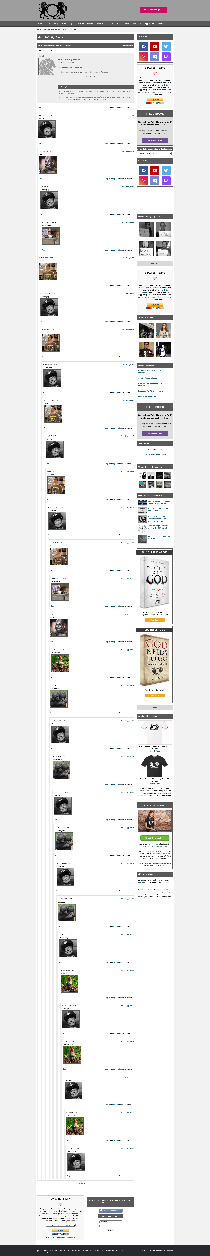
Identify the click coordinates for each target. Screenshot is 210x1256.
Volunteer (137, 24)
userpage (76, 99)
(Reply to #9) (130, 400)
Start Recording (155, 838)
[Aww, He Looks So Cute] (163, 237)
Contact (161, 24)
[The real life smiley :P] (146, 255)
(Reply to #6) (130, 293)
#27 (122, 1006)
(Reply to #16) (129, 650)
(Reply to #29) (129, 1112)
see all (158, 366)
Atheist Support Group (147, 378)
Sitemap (143, 1250)
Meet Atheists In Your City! (149, 396)
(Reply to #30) (129, 1148)
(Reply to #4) (130, 222)
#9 (123, 365)
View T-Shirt (155, 751)
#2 (133, 115)
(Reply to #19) (129, 756)
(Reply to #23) (129, 899)
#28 (122, 1041)
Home (40, 24)
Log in (40, 45)
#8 (123, 329)
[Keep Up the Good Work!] (163, 255)
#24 (122, 899)
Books (119, 24)
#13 (122, 507)
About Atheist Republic (153, 10)
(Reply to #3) (130, 187)
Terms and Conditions (155, 1250)
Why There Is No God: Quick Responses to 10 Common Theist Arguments (159, 518)
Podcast (90, 24)
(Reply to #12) (129, 507)
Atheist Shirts (144, 716)
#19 (122, 721)
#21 (122, 792)
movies (141, 882)
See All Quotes (158, 467)
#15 (122, 578)
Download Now (155, 140)
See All (157, 217)
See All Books (154, 707)
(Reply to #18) (129, 721)
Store (111, 24)
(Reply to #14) (129, 578)
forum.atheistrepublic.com (155, 454)
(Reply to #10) (129, 436)
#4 (123, 187)
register (47, 45)
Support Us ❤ (149, 24)
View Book (155, 620)
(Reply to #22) (129, 863)
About (127, 24)
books (157, 880)
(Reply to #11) (129, 471)
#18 (122, 685)
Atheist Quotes (145, 467)
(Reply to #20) (129, 792)
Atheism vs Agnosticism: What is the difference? (158, 526)
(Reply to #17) (129, 685)
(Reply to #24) (129, 934)
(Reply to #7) (130, 329)
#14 (122, 543)
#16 (122, 614)
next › (87, 1183)
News (64, 24)
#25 (122, 934)
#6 (123, 258)
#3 (123, 151)
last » (93, 1183)
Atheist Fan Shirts (146, 317)
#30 (122, 1112)
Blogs (56, 24)
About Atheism (144, 495)
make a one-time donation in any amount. (62, 1237)
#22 (122, 828)
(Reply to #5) (130, 258)
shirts (163, 880)
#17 (122, 650)
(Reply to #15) (129, 614)
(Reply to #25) (129, 970)
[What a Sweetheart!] (146, 237)
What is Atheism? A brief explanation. (158, 509)
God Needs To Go (154, 629)
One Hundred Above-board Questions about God (159, 502)
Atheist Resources (146, 366)
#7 (123, 293)
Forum (48, 24)
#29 (122, 1077)
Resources (101, 24)
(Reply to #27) (129, 1041)
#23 (122, 863)
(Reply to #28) (129, 1077)
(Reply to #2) (130, 151)
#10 (123, 400)
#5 (123, 222)
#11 (122, 436)
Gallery (81, 24)
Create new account (110, 1216)
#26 (122, 970)
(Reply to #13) (129, 543)
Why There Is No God (155, 552)
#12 (122, 471)
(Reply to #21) (129, 828)
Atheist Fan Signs (145, 217)
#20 (122, 756)
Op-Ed (72, 24)
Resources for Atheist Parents (150, 391)
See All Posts (157, 495)
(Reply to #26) (129, 1006)
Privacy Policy (168, 1250)
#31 (122, 1148)
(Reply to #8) (130, 365)
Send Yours (154, 263)
